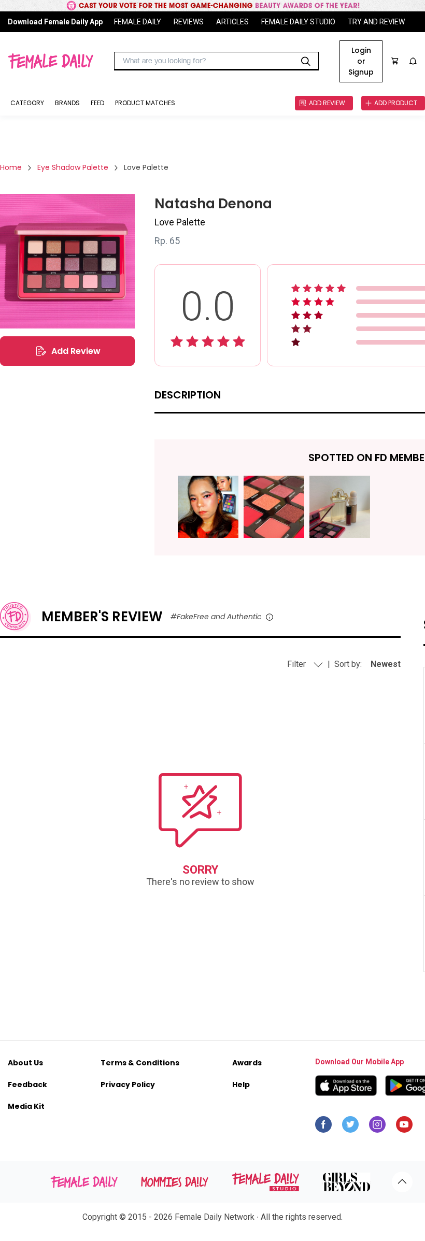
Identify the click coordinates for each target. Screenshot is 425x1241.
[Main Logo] (50, 61)
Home (11, 167)
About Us (25, 1063)
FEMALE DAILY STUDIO (298, 22)
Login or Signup (361, 61)
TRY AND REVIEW (376, 22)
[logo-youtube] (404, 1127)
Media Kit (26, 1106)
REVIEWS (189, 22)
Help (241, 1084)
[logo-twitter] (350, 1127)
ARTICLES (232, 22)
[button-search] (306, 61)
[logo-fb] (323, 1127)
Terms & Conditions (140, 1063)
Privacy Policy (128, 1084)
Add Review (76, 351)
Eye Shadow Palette (72, 167)
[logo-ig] (377, 1127)
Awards (247, 1063)
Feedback (27, 1084)
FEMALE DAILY (137, 22)
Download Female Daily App (55, 22)
